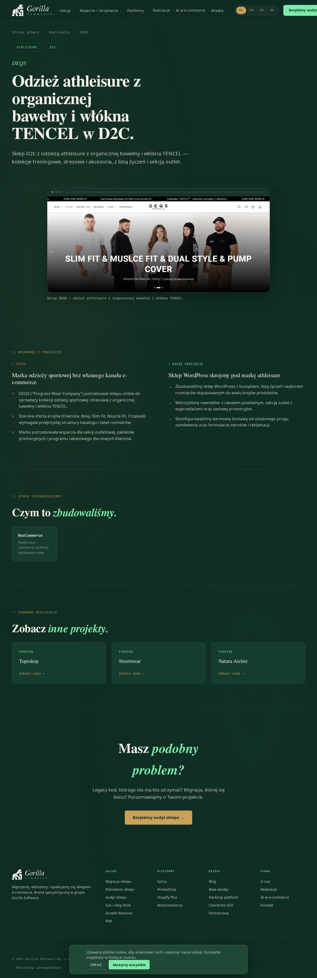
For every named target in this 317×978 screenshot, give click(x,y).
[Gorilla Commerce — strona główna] (32, 10)
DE (262, 10)
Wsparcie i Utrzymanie (99, 10)
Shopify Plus (167, 897)
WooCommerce (169, 905)
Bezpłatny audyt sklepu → (158, 817)
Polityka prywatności (38, 967)
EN (252, 10)
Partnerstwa (219, 913)
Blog (212, 881)
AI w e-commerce (190, 10)
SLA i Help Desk (118, 905)
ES (272, 10)
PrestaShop (166, 889)
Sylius (162, 881)
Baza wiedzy (218, 889)
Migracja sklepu (118, 881)
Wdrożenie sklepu (120, 889)
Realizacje (161, 10)
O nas (265, 881)
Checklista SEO (221, 905)
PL (241, 10)
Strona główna (25, 32)
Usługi (65, 10)
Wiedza (217, 10)
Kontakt (267, 905)
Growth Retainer (119, 913)
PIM (109, 921)
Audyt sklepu (116, 897)
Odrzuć (96, 964)
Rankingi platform (223, 897)
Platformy (135, 10)
